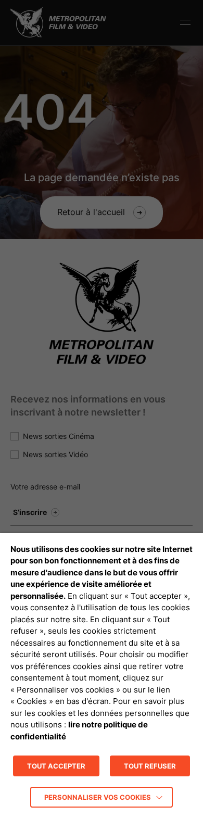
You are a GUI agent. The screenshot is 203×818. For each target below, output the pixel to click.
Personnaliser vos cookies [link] (97, 797)
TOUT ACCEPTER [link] (56, 766)
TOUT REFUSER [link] (150, 766)
